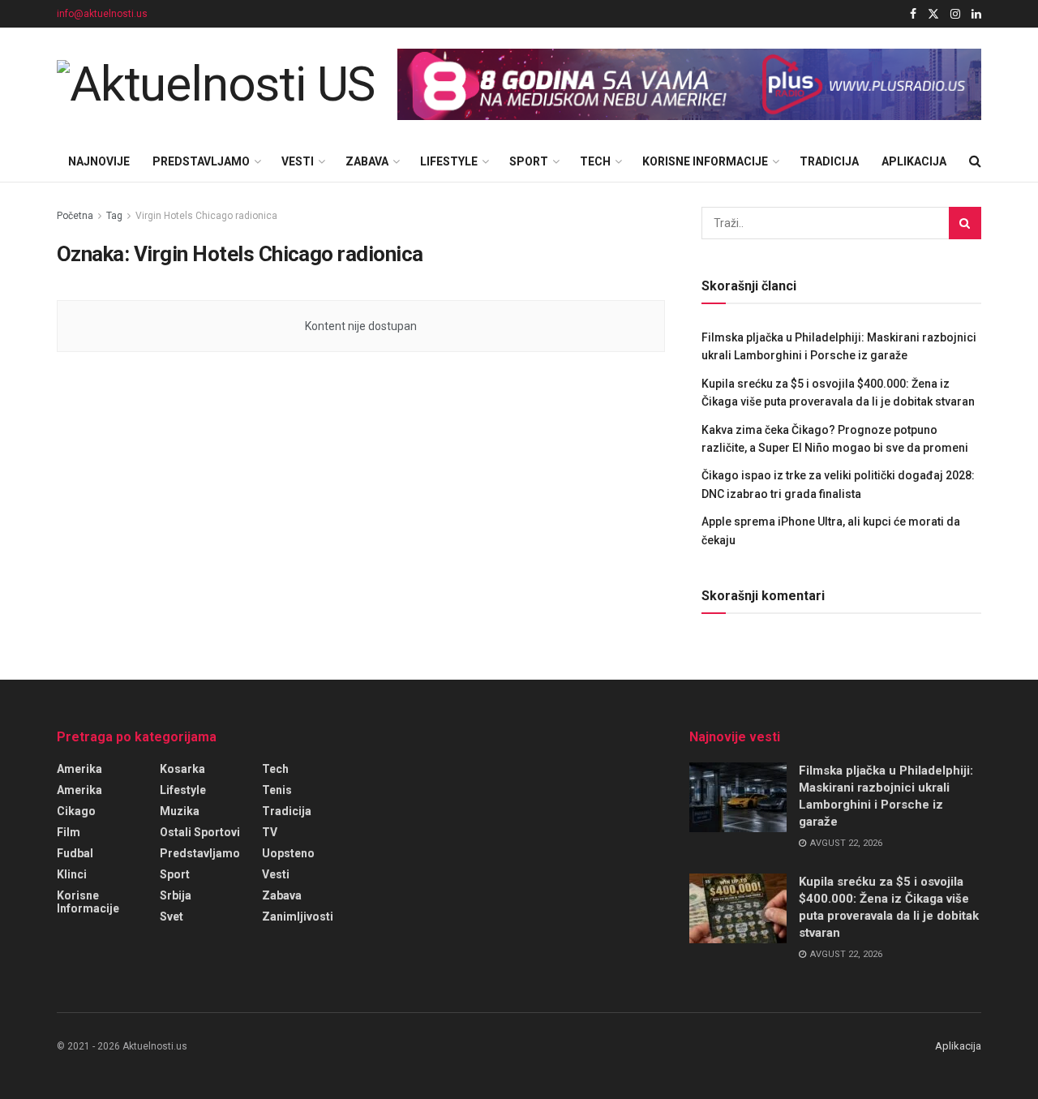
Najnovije (99, 161)
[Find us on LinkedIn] (976, 14)
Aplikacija (913, 161)
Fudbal (75, 853)
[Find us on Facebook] (913, 14)
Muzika (179, 811)
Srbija (175, 895)
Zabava (366, 161)
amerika (79, 789)
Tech (595, 161)
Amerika (79, 768)
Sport (528, 161)
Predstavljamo (201, 161)
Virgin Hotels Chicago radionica (206, 215)
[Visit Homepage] (216, 84)
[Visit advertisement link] (689, 85)
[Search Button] (975, 161)
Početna (75, 215)
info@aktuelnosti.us (102, 13)
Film (68, 832)
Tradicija (829, 161)
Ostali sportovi (200, 832)
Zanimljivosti (297, 916)
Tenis (277, 789)
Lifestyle (449, 161)
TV (269, 832)
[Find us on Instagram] (955, 14)
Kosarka (182, 768)
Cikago (76, 811)
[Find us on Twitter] (933, 14)
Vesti (297, 161)
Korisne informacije (705, 161)
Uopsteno (288, 853)
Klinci (72, 874)
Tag (114, 215)
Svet (171, 916)
